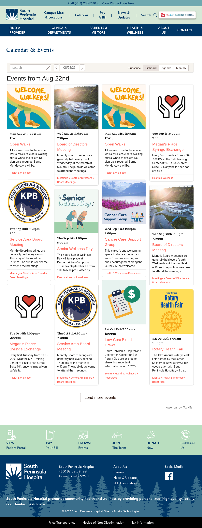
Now (153, 445)
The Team (119, 445)
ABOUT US (163, 30)
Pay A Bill (102, 15)
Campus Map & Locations (54, 15)
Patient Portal (16, 445)
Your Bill (52, 445)
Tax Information (143, 522)
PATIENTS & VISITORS (99, 30)
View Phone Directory (118, 3)
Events (85, 445)
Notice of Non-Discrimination (103, 522)
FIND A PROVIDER (17, 30)
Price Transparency (62, 522)
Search (146, 15)
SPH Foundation (125, 483)
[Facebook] (174, 476)
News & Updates (124, 15)
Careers (118, 472)
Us (188, 445)
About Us (120, 466)
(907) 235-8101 (85, 3)
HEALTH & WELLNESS (135, 30)
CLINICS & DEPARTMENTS (59, 30)
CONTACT (185, 30)
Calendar (81, 15)
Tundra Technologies (126, 511)
